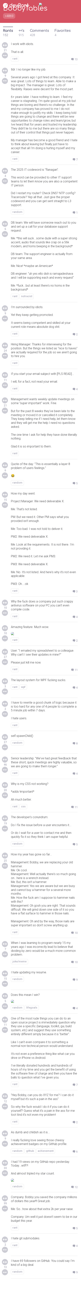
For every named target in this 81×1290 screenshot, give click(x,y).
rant (14, 58)
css (23, 806)
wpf (23, 686)
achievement (45, 1150)
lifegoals (31, 1007)
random (17, 211)
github (30, 1150)
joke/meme (19, 961)
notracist (26, 296)
